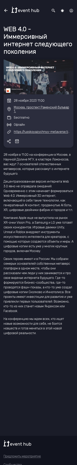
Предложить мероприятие (22, 456)
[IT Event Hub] (25, 10)
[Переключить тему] (62, 10)
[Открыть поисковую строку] (53, 10)
